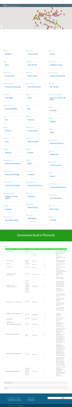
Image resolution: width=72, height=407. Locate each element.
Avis (6, 120)
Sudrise (52, 176)
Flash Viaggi (9, 98)
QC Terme (8, 131)
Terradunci (31, 174)
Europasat (8, 209)
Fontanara (31, 120)
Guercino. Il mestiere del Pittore (58, 98)
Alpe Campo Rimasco (57, 143)
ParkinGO (53, 220)
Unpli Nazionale (20, 405)
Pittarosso (8, 152)
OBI (29, 109)
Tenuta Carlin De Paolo (12, 185)
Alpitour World (32, 76)
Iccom (7, 141)
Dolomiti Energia (33, 207)
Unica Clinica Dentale (34, 87)
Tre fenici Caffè (9, 76)
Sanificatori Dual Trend (35, 185)
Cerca (63, 398)
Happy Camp (54, 154)
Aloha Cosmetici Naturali (13, 163)
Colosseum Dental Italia (57, 76)
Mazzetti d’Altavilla (11, 109)
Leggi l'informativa (31, 399)
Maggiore (53, 121)
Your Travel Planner (56, 198)
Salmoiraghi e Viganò (11, 220)
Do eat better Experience (58, 187)
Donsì (7, 65)
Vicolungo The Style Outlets (11, 197)
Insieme (52, 54)
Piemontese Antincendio (13, 87)
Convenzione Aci (33, 131)
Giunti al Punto (32, 65)
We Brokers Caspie (56, 65)
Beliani (30, 163)
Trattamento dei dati (31, 400)
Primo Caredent (33, 54)
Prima (29, 98)
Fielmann (31, 152)
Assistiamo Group (55, 165)
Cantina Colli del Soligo (12, 174)
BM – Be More (54, 87)
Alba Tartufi (31, 196)
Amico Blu (53, 110)
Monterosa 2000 (33, 141)
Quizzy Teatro (54, 209)
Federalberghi (32, 218)
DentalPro (8, 54)
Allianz (52, 132)
